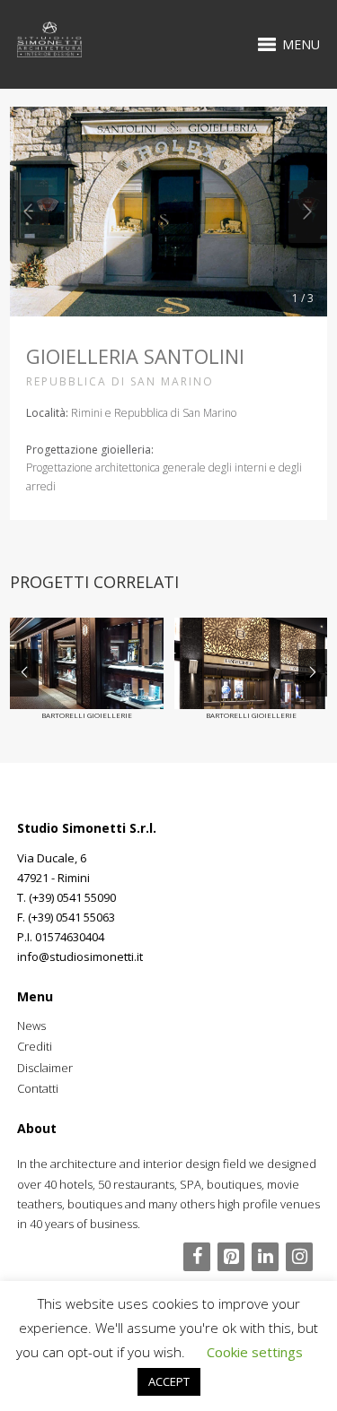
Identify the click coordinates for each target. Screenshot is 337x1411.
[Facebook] (196, 1256)
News (31, 1025)
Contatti (37, 1088)
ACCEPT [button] (169, 1381)
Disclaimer (45, 1068)
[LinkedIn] (265, 1256)
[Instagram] (299, 1256)
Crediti (34, 1046)
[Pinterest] (230, 1256)
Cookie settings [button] (255, 1352)
